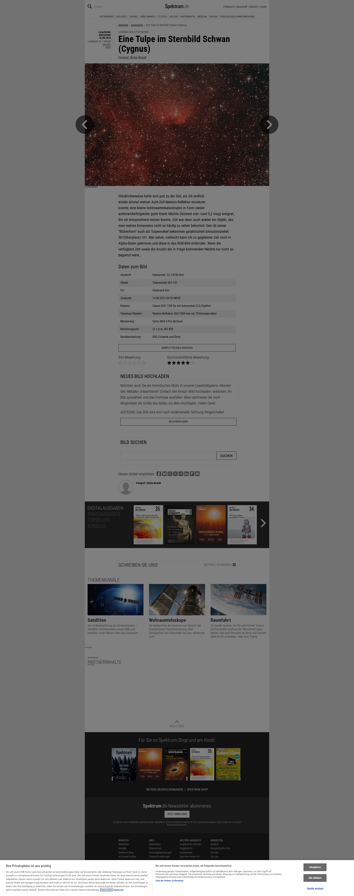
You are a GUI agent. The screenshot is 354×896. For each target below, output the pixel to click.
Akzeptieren (315, 867)
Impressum (118, 889)
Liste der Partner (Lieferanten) (169, 880)
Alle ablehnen (315, 877)
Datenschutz (106, 889)
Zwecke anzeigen (315, 888)
